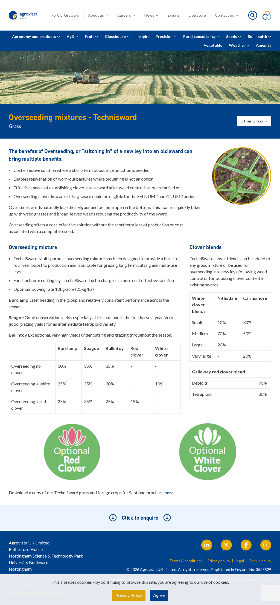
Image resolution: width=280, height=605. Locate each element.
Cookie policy (260, 560)
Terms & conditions (186, 560)
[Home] (24, 15)
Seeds (232, 36)
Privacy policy (218, 560)
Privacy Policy (128, 595)
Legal (239, 560)
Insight (142, 36)
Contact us (224, 15)
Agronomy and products (34, 36)
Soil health (258, 36)
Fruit (90, 36)
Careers (124, 15)
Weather (237, 45)
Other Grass (251, 121)
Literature (197, 15)
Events (174, 15)
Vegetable (213, 45)
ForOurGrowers (65, 15)
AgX (71, 36)
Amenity (263, 45)
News (149, 15)
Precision (164, 36)
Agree (159, 595)
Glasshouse (116, 36)
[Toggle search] (252, 15)
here (169, 492)
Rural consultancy (199, 36)
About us (96, 15)
